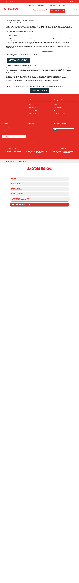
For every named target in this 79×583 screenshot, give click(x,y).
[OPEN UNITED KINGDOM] (17, 1)
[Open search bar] (76, 9)
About (55, 1)
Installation (6, 137)
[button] (36, 152)
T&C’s (30, 140)
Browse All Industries (59, 113)
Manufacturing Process (10, 134)
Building (56, 104)
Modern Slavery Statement (36, 143)
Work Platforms (33, 104)
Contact (61, 1)
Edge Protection (33, 110)
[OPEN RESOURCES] (67, 6)
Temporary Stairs (33, 107)
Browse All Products (34, 113)
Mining (55, 110)
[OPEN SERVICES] (56, 6)
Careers (31, 134)
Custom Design (8, 128)
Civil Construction (58, 107)
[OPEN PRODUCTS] (35, 6)
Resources (32, 137)
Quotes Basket (70, 1)
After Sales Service (9, 131)
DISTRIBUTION (63, 148)
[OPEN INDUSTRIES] (46, 6)
